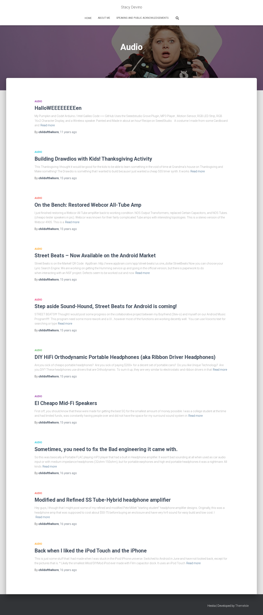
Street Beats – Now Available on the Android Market (95, 256)
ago (68, 132)
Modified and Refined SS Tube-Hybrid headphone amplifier (103, 500)
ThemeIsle (242, 605)
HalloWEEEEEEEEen (58, 108)
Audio (38, 101)
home (88, 18)
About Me (104, 17)
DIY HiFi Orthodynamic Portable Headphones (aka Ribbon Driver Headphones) (125, 357)
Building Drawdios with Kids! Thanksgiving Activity (93, 159)
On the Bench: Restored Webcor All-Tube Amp (88, 205)
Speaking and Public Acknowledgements (142, 17)
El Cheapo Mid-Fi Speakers (66, 403)
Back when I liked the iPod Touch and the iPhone (91, 551)
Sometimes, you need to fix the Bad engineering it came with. (106, 449)
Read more (47, 125)
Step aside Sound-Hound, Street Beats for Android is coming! (106, 306)
